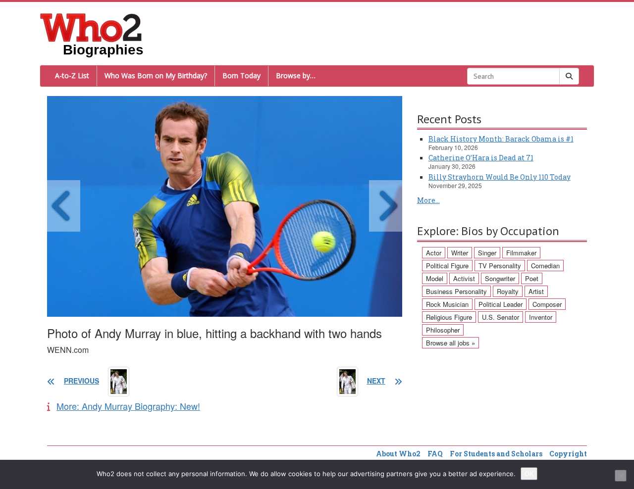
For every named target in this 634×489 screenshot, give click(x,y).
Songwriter (500, 278)
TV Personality (499, 265)
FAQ (435, 453)
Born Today (241, 75)
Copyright (568, 453)
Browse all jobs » (450, 342)
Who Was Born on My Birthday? (156, 75)
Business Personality (456, 291)
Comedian (545, 265)
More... (428, 200)
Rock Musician (447, 304)
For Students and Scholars (496, 453)
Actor (433, 252)
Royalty (508, 291)
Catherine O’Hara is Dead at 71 (480, 157)
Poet (531, 278)
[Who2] (91, 27)
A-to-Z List (72, 75)
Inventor (540, 317)
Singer (487, 252)
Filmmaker (521, 252)
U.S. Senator (500, 317)
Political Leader (500, 304)
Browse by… (296, 75)
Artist (536, 291)
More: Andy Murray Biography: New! (128, 405)
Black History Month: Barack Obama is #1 (501, 139)
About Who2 (398, 453)
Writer (459, 252)
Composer (547, 304)
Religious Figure (449, 317)
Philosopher (443, 330)
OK (529, 474)
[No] (621, 476)
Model (434, 278)
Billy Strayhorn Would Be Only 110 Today (499, 177)
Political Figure (447, 265)
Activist (464, 278)
